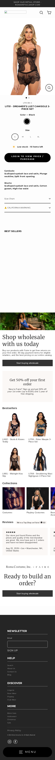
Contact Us (11, 672)
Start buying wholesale (27, 363)
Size (27, 130)
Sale (9, 723)
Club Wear (11, 700)
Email (9, 638)
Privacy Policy (14, 730)
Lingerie (10, 690)
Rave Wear (11, 693)
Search (10, 665)
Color (27, 115)
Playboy (10, 697)
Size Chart (9, 199)
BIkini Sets (11, 713)
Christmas (11, 719)
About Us (11, 668)
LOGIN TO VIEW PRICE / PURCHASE (27, 157)
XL (38, 137)
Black (27, 121)
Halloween (11, 716)
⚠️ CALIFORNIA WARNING (17, 208)
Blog (9, 675)
